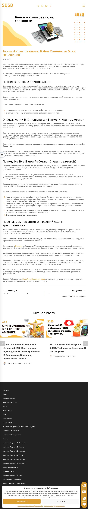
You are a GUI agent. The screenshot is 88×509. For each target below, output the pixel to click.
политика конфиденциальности (54, 506)
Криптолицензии (9, 398)
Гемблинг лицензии (10, 402)
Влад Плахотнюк (59, 356)
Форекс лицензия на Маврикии (14, 483)
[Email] (46, 6)
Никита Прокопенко (14, 363)
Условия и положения (11, 431)
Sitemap (5, 439)
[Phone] (50, 6)
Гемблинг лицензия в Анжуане (14, 451)
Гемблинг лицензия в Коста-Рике (15, 443)
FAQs (4, 414)
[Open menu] (83, 6)
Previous (2, 343)
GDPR (5, 406)
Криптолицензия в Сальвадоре (14, 463)
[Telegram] (38, 6)
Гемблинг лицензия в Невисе (13, 447)
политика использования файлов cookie (30, 506)
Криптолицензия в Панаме (12, 475)
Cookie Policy (7, 422)
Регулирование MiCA (10, 467)
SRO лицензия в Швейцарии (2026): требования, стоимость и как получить (68, 348)
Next (85, 343)
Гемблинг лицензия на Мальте (14, 459)
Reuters (18, 246)
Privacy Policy (7, 418)
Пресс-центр (7, 410)
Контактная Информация (12, 435)
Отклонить (60, 501)
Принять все (22, 501)
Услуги (5, 394)
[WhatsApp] (42, 6)
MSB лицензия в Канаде (12, 479)
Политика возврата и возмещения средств (19, 426)
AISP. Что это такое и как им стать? (15, 292)
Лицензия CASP (8, 471)
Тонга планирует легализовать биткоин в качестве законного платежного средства (67, 293)
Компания (6, 390)
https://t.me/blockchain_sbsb (33, 279)
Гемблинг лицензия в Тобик (13, 455)
